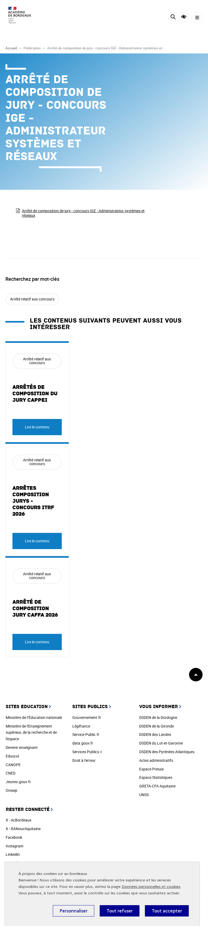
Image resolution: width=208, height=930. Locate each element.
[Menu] (197, 17)
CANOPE (13, 764)
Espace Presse (151, 769)
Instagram (14, 845)
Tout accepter (167, 911)
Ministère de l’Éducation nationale (34, 717)
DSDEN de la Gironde (156, 726)
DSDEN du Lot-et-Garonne (161, 743)
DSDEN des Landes (155, 734)
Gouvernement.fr (86, 717)
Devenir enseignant (22, 747)
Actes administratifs (156, 760)
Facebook (14, 837)
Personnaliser (73, 911)
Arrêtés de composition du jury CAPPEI (34, 393)
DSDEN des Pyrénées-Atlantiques (166, 751)
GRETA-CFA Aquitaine (157, 786)
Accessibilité (183, 17)
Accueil (11, 48)
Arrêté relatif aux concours (32, 299)
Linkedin (13, 854)
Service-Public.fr (85, 734)
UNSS (144, 794)
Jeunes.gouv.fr (18, 781)
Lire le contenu (37, 427)
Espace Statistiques (155, 777)
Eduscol (12, 756)
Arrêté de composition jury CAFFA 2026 (35, 608)
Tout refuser (119, 911)
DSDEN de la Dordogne (158, 717)
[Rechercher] (173, 17)
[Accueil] (20, 16)
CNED (10, 773)
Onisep (11, 790)
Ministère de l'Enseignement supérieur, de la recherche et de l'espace (31, 732)
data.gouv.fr (82, 743)
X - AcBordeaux (18, 820)
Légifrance (81, 726)
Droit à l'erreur (84, 760)
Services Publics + (87, 751)
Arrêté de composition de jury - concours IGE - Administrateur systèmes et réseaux (83, 213)
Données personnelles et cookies (151, 887)
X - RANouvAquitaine (23, 828)
